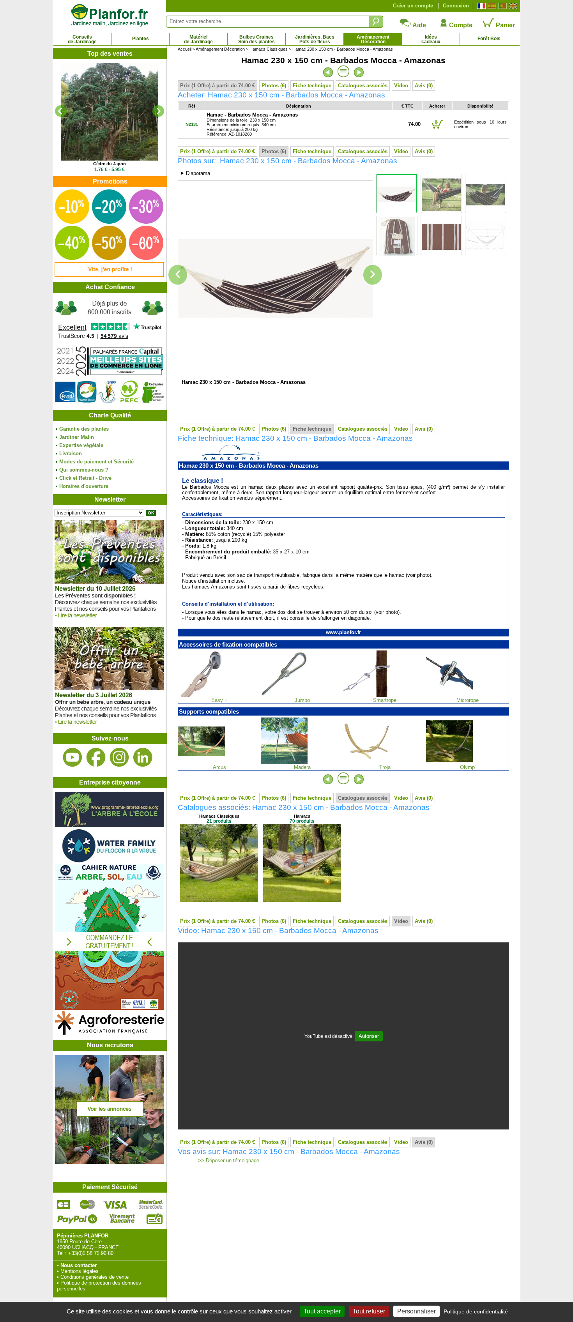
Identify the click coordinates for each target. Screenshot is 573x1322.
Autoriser (369, 1036)
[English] (512, 6)
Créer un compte (413, 6)
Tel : (62, 1253)
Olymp (467, 767)
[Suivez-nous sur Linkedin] (142, 757)
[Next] (158, 111)
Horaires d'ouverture (83, 486)
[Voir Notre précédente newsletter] (109, 726)
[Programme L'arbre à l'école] (109, 825)
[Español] (491, 6)
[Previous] (61, 111)
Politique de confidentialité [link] (476, 1311)
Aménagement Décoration (220, 49)
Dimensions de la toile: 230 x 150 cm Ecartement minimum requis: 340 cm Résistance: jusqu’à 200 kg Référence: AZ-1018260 (252, 124)
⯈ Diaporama (195, 173)
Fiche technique (312, 85)
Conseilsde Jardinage (82, 39)
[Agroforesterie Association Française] (109, 1033)
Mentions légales (79, 1271)
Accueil (184, 49)
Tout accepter (322, 1311)
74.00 (414, 124)
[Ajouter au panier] (437, 128)
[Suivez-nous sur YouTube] (72, 757)
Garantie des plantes (84, 429)
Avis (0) (424, 85)
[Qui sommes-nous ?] (109, 351)
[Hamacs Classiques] (219, 900)
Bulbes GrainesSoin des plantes (256, 39)
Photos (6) (274, 85)
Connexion (456, 6)
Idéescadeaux (430, 39)
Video (401, 85)
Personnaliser (416, 1311)
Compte (459, 25)
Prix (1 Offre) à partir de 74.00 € (217, 85)
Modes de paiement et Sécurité (96, 462)
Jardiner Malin (76, 437)
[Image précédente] (177, 275)
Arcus (219, 767)
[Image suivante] (372, 275)
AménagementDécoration (373, 39)
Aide (418, 25)
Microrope (467, 700)
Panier (504, 25)
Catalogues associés (362, 85)
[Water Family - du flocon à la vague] (109, 861)
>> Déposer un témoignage (227, 1160)
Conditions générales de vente (94, 1277)
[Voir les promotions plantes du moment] (109, 275)
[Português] (501, 6)
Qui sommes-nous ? (83, 470)
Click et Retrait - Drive (85, 478)
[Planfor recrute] (109, 1162)
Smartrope (384, 700)
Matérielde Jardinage (198, 39)
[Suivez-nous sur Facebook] (96, 757)
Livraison (70, 453)
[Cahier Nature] (109, 1008)
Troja (385, 767)
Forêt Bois (489, 38)
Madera (302, 767)
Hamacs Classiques (268, 49)
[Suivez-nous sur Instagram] (119, 757)
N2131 (192, 124)
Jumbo (302, 700)
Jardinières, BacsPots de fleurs (314, 39)
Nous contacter (78, 1265)
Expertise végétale (81, 445)
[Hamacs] (302, 900)
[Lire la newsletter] (109, 620)
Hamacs (302, 816)
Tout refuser (369, 1311)
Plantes (140, 38)
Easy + (219, 700)
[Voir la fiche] (109, 112)
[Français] (480, 6)
